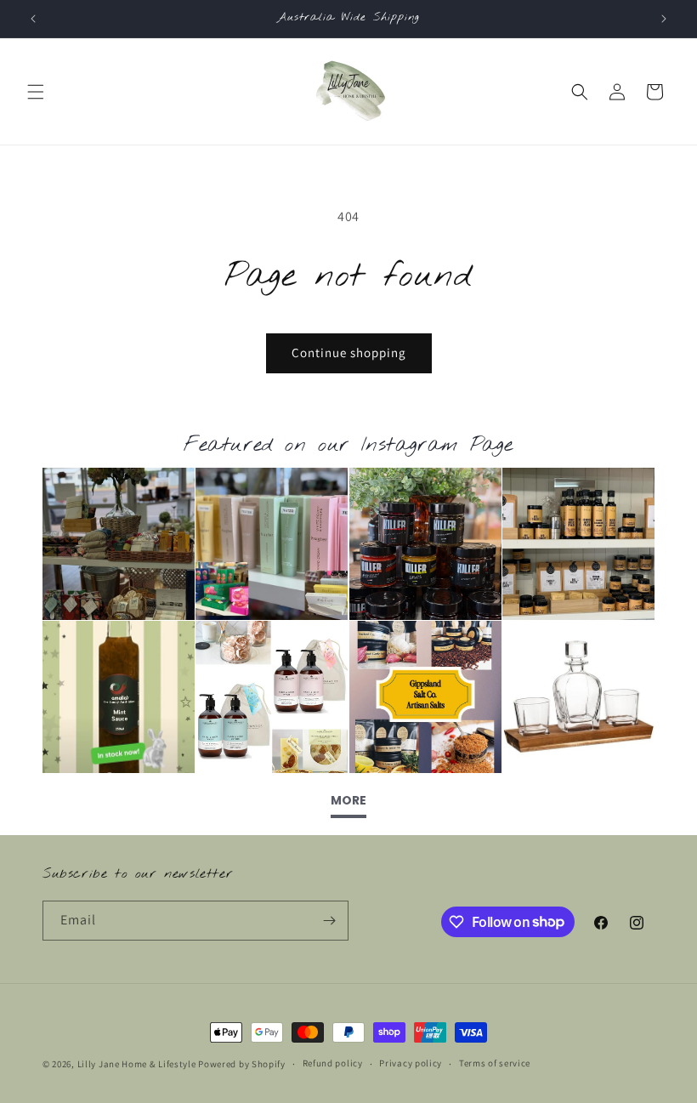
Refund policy (333, 1063)
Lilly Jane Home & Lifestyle (136, 1064)
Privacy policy (410, 1063)
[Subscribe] (329, 921)
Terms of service (494, 1063)
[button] (35, 92)
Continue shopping (349, 352)
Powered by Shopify (242, 1064)
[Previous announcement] (33, 18)
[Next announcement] (664, 18)
